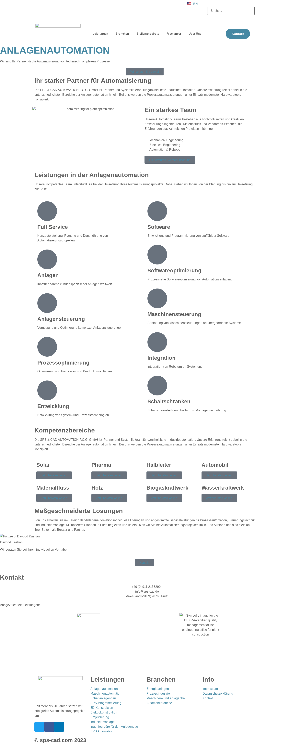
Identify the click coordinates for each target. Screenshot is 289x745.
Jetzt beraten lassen (54, 475)
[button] (231, 4)
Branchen (122, 33)
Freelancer (174, 33)
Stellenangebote (147, 33)
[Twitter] (39, 727)
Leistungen (100, 33)
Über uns (195, 33)
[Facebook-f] (49, 727)
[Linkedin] (59, 727)
